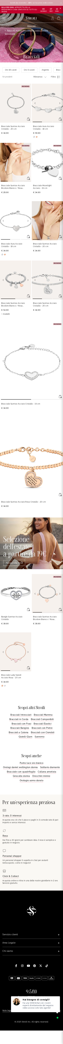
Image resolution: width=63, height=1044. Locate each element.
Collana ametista (47, 771)
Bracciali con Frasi (21, 723)
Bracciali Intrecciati (20, 715)
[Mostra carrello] (58, 18)
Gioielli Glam (25, 736)
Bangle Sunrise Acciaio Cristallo (11, 618)
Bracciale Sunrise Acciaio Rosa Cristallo (23, 502)
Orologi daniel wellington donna (20, 767)
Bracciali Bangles (19, 728)
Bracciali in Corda (18, 719)
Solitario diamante (50, 767)
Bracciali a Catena (18, 732)
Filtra (53, 77)
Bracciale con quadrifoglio (21, 771)
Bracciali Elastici (42, 723)
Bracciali (31, 26)
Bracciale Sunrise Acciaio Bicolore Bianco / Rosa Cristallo (13, 187)
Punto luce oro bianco (31, 763)
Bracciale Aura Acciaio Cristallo (43, 127)
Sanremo (39, 736)
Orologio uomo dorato (31, 780)
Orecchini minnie (41, 776)
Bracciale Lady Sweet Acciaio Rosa (11, 676)
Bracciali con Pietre (42, 728)
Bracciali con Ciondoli (42, 732)
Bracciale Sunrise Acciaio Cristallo (13, 127)
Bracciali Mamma (43, 715)
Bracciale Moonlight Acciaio (42, 186)
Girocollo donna (21, 776)
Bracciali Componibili (42, 719)
